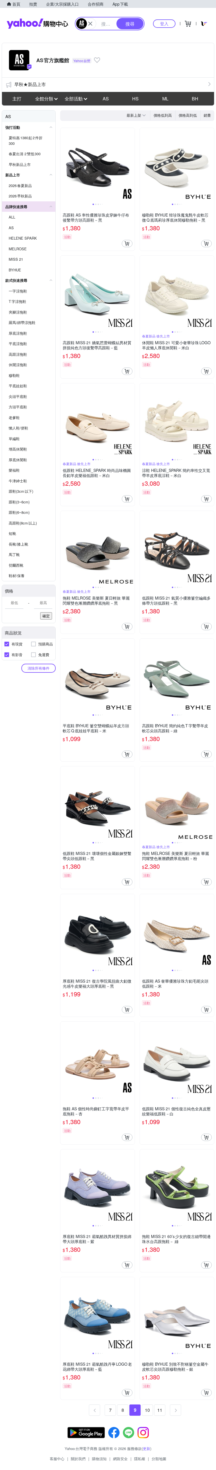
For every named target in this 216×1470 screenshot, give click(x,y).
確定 (46, 615)
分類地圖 (159, 1458)
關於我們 (78, 1458)
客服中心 (57, 1458)
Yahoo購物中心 (37, 23)
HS (135, 98)
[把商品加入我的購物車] (127, 243)
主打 (16, 98)
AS (106, 98)
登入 (164, 23)
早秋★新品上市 (30, 84)
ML (165, 98)
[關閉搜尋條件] (90, 23)
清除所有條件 (39, 668)
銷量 (207, 115)
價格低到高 (163, 115)
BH (195, 98)
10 (147, 1410)
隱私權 (139, 1458)
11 (159, 1410)
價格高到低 (188, 115)
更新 (146, 1448)
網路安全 (120, 1458)
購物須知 (99, 1458)
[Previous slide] (64, 165)
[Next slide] (131, 165)
